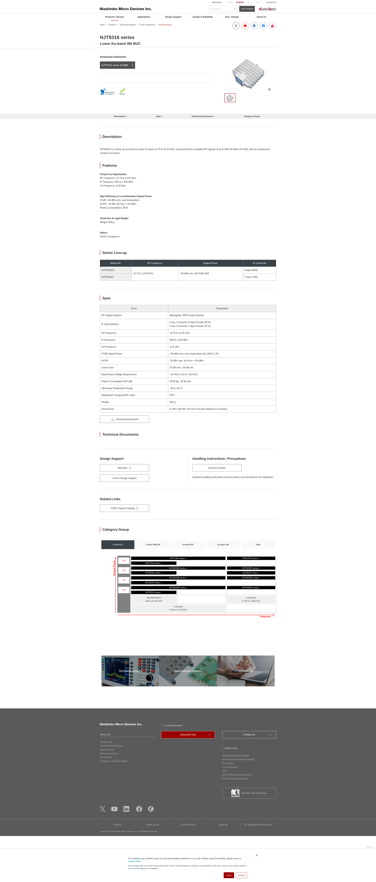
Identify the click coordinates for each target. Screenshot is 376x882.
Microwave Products (128, 25)
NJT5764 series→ (251, 558)
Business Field (106, 749)
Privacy (117, 825)
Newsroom (217, 2)
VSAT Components (147, 25)
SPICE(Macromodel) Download (236, 775)
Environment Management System (238, 759)
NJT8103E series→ (251, 578)
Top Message (106, 742)
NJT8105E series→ (251, 568)
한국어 (258, 2)
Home (102, 25)
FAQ (224, 771)
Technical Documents (202, 116)
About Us (261, 17)
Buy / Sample (232, 17)
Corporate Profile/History (111, 746)
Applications (143, 17)
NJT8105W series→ (178, 568)
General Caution (217, 468)
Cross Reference (230, 767)
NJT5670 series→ (251, 573)
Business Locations (109, 753)
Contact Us (271, 2)
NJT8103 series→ (153, 582)
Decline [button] (241, 875)
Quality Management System (235, 755)
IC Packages (228, 763)
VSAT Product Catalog (123, 508)
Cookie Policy (134, 861)
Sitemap (223, 825)
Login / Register (247, 9)
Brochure (122, 468)
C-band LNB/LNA (153, 545)
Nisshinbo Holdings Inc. (260, 825)
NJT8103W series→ (178, 578)
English (240, 2)
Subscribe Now (188, 734)
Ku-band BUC (188, 545)
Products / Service (114, 17)
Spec (158, 116)
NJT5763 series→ (178, 558)
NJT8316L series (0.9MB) (114, 65)
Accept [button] (229, 875)
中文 (249, 2)
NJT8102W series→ (178, 587)
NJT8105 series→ (153, 573)
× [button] (256, 854)
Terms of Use (153, 825)
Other (258, 545)
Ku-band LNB (223, 545)
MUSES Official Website (254, 793)
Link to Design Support (124, 478)
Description (120, 116)
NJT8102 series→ (153, 592)
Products (112, 25)
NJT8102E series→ (251, 587)
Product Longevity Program (235, 778)
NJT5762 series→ (153, 563)
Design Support (173, 17)
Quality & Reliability (203, 17)
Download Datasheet (127, 419)
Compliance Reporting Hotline (114, 761)
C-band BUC (118, 545)
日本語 (229, 2)
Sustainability (106, 757)
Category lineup (252, 116)
